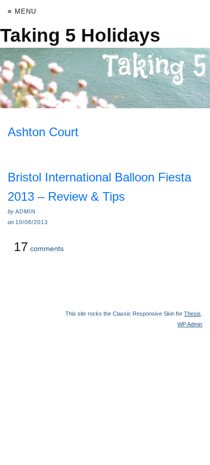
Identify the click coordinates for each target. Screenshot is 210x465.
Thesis (192, 314)
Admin (189, 324)
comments (39, 247)
